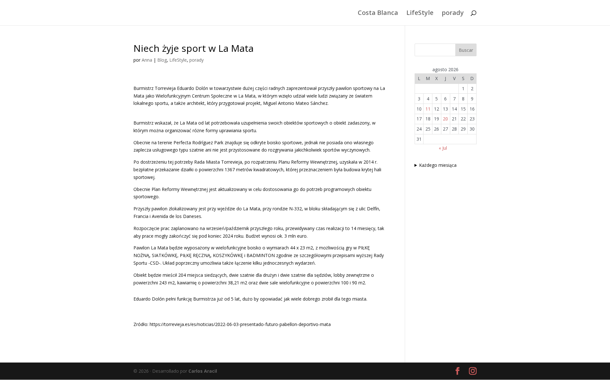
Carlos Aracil (202, 371)
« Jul (443, 148)
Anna (147, 60)
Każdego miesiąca (438, 165)
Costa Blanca (378, 13)
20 (445, 119)
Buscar (466, 50)
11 (427, 109)
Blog (162, 60)
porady (453, 13)
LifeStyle (419, 13)
